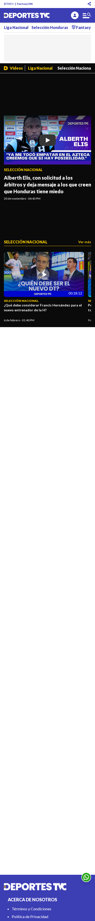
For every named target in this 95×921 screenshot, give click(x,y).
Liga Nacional (16, 27)
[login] (75, 15)
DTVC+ (9, 3)
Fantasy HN (25, 3)
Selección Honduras (49, 27)
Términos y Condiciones (31, 908)
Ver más (84, 242)
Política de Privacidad (30, 916)
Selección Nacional (74, 68)
